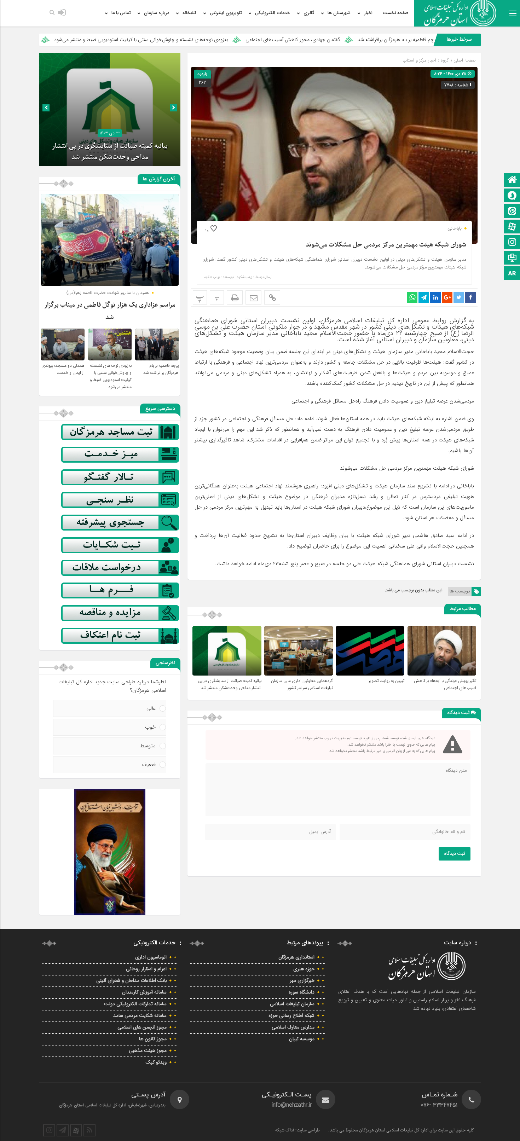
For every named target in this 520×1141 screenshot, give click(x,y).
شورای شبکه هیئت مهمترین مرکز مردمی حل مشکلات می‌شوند (386, 245)
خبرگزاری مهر (302, 981)
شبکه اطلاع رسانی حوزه (291, 1016)
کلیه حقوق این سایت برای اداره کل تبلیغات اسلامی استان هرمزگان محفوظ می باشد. (401, 1130)
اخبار (368, 13)
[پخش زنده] (512, 258)
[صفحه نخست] (512, 180)
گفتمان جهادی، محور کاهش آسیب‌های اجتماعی (371, 40)
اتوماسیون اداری (151, 957)
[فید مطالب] (89, 1130)
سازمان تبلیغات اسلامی (292, 1004)
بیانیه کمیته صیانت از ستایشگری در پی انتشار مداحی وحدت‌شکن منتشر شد (229, 684)
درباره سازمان (156, 13)
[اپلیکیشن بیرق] (512, 274)
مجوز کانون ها (153, 1039)
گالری (309, 13)
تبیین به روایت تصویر (386, 680)
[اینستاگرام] (512, 243)
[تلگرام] (63, 1130)
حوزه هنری (303, 969)
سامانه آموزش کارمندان (144, 992)
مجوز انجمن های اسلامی (142, 1027)
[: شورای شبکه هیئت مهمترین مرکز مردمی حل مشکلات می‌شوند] (253, 297)
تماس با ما (121, 13)
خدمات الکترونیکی (272, 13)
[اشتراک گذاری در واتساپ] (412, 297)
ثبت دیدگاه (454, 854)
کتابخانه (189, 13)
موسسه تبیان (301, 1039)
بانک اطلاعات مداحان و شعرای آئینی (131, 981)
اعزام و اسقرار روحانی (146, 969)
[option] (109, 109)
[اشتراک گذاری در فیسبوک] (470, 297)
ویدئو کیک (156, 1062)
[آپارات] (512, 227)
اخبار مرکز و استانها (419, 60)
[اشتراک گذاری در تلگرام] (423, 297)
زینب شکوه (244, 277)
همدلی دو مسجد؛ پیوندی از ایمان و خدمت (63, 369)
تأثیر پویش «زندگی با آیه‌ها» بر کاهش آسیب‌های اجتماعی (445, 684)
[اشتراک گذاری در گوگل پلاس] (447, 297)
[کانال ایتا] (512, 212)
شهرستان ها (339, 13)
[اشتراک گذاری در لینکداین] (435, 297)
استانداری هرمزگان (296, 957)
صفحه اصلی (464, 60)
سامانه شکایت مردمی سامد (140, 1016)
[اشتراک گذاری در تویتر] (458, 297)
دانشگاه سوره (301, 992)
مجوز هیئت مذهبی (148, 1051)
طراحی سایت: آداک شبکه (297, 1130)
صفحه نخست (396, 13)
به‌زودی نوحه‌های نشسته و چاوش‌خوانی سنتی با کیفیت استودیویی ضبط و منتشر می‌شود (220, 40)
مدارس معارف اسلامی (293, 1027)
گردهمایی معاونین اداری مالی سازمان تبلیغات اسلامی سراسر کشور (302, 684)
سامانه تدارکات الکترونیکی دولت (135, 1004)
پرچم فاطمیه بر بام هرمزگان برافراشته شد (161, 369)
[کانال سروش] (512, 196)
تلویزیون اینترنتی (226, 13)
